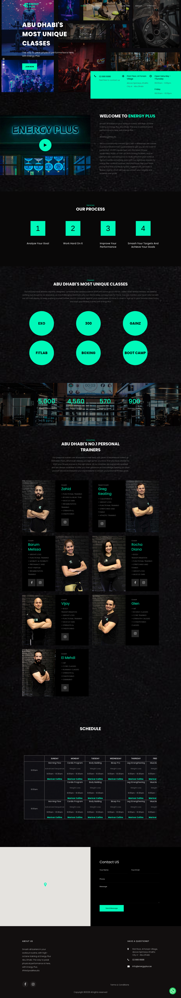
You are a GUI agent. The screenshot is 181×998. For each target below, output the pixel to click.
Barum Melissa (34, 547)
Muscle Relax (156, 762)
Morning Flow (54, 762)
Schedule (125, 6)
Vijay (65, 603)
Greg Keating (105, 491)
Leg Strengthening (136, 762)
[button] (45, 885)
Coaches (111, 6)
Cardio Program (75, 762)
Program (96, 6)
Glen (135, 603)
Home (83, 6)
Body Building (95, 762)
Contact (151, 6)
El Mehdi (68, 657)
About (138, 6)
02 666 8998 (105, 76)
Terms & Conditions (119, 984)
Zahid (66, 489)
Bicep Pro (115, 762)
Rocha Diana (137, 547)
